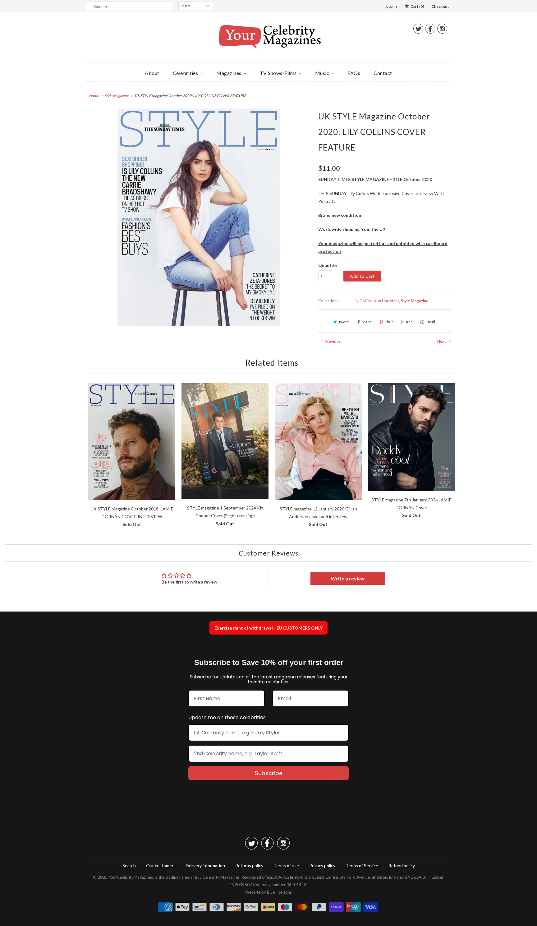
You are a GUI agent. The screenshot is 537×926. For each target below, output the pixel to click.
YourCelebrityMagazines (130, 877)
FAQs (353, 73)
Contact (383, 73)
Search (129, 865)
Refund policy (401, 865)
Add (409, 321)
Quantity (327, 265)
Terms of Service (362, 865)
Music (322, 73)
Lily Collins (362, 300)
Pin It (389, 321)
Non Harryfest (386, 300)
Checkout (440, 6)
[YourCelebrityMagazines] (268, 39)
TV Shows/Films (278, 73)
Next (442, 341)
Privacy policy (322, 865)
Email (430, 321)
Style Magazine (414, 300)
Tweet (343, 321)
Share (366, 321)
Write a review (348, 578)
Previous (332, 341)
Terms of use (286, 865)
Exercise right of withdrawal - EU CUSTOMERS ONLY (268, 628)
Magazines (228, 73)
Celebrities (185, 73)
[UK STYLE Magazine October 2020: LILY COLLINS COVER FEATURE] (198, 217)
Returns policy (249, 865)
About (152, 73)
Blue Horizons (279, 892)
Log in (391, 6)
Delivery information (205, 865)
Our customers (161, 865)
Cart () (417, 6)
